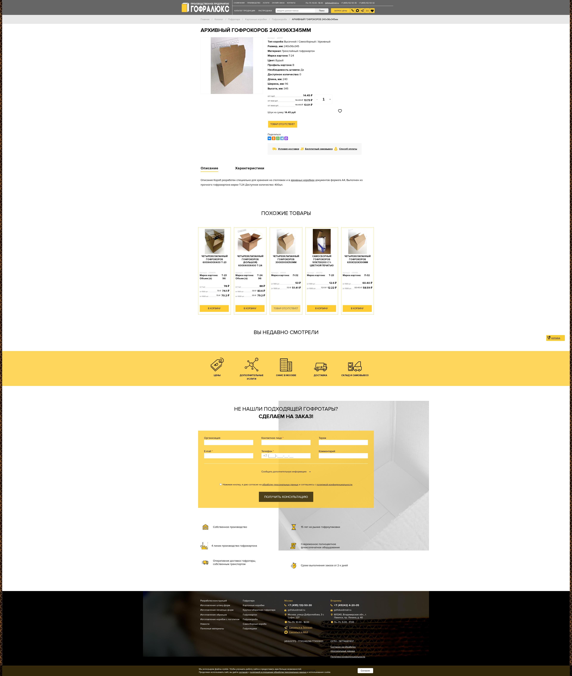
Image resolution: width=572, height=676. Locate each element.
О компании (239, 3)
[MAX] (286, 138)
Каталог (219, 19)
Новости (204, 623)
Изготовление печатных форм (216, 609)
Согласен (365, 670)
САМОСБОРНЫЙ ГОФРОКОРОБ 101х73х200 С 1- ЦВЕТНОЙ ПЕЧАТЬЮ (322, 261)
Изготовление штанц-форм (215, 605)
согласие (243, 672)
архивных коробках (303, 180)
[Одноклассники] (273, 138)
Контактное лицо (272, 438)
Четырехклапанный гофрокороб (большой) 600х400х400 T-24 (250, 261)
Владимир (336, 600)
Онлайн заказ (278, 3)
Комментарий (327, 451)
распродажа (265, 11)
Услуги (266, 3)
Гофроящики (250, 628)
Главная (205, 19)
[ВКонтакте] (269, 138)
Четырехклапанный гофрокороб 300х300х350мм (286, 259)
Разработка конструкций (213, 600)
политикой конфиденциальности (334, 484)
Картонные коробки (256, 19)
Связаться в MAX (298, 632)
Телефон (267, 451)
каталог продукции (244, 11)
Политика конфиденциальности (348, 656)
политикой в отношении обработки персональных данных (278, 672)
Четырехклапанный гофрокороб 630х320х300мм (357, 259)
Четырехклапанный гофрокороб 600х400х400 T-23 (214, 259)
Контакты (291, 3)
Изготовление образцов (213, 614)
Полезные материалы (212, 628)
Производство (253, 3)
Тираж (322, 438)
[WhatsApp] (278, 138)
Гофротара (234, 19)
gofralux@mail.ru (332, 3)
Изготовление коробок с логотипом (219, 619)
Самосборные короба (254, 623)
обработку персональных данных (280, 484)
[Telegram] (282, 138)
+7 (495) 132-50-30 (349, 3)
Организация (212, 438)
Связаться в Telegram (300, 627)
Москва (288, 600)
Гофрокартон (250, 614)
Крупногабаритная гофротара (259, 609)
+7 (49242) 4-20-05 (346, 605)
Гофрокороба (279, 19)
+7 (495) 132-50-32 (367, 3)
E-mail (208, 451)
